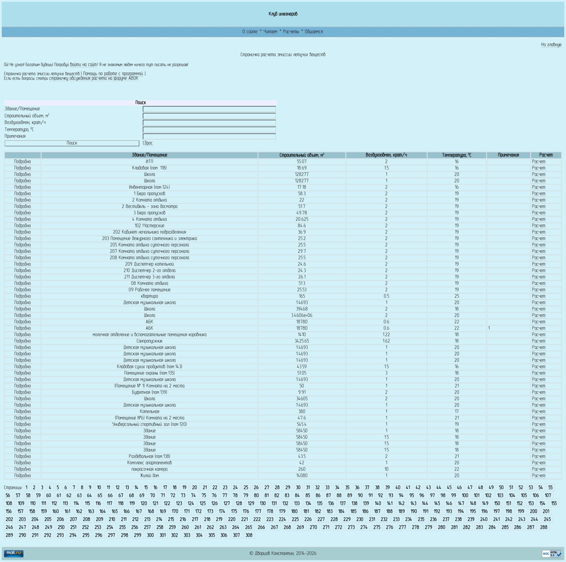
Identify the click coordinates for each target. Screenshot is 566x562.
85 (308, 495)
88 (339, 495)
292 (47, 535)
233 (396, 519)
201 (546, 511)
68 (131, 495)
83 (287, 495)
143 (413, 503)
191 (425, 511)
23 (225, 488)
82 (276, 495)
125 (203, 503)
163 (91, 511)
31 (308, 488)
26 (256, 488)
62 (69, 495)
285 (505, 527)
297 (111, 535)
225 (295, 519)
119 (132, 503)
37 (367, 488)
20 (194, 488)
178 (270, 511)
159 (44, 511)
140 (378, 503)
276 (389, 527)
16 (155, 488)
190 (414, 511)
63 (79, 495)
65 (100, 495)
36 (357, 488)
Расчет (538, 162)
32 (317, 488)
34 (337, 488)
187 (377, 511)
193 (449, 511)
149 (485, 503)
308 (249, 535)
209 (99, 519)
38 (377, 488)
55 (551, 488)
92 (380, 495)
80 (256, 495)
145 (437, 503)
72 (172, 495)
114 (76, 503)
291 (35, 535)
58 (28, 495)
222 (257, 519)
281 (454, 527)
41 (408, 488)
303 (187, 535)
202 (9, 519)
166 (126, 511)
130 (263, 503)
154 (542, 503)
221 (244, 519)
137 (343, 503)
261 (198, 527)
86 (318, 495)
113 (65, 503)
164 (102, 511)
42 (418, 488)
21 (205, 488)
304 (199, 535)
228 (334, 519)
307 (236, 535)
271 (326, 527)
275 (376, 527)
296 (98, 535)
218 (207, 519)
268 (287, 527)
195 (473, 511)
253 (98, 527)
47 (470, 488)
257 (147, 527)
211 (123, 519)
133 (297, 503)
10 (99, 488)
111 (43, 503)
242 (508, 519)
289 (9, 535)
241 (496, 519)
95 (411, 495)
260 (185, 527)
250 (61, 527)
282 (466, 527)
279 (428, 527)
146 (449, 503)
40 (398, 488)
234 (408, 519)
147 (461, 503)
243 (521, 519)
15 (146, 488)
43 (428, 488)
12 (118, 488)
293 (60, 535)
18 (175, 488)
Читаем (270, 32)
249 (48, 527)
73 (183, 495)
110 (33, 503)
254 (110, 527)
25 (246, 488)
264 (235, 527)
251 (73, 527)
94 (401, 495)
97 (432, 495)
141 (389, 503)
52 (521, 488)
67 (121, 495)
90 (360, 495)
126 (214, 503)
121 (155, 503)
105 (524, 495)
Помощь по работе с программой (113, 74)
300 (150, 535)
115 (87, 503)
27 (266, 488)
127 (227, 503)
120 (144, 503)
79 (245, 495)
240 (484, 519)
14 (136, 488)
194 (461, 511)
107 (548, 495)
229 (347, 519)
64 (89, 495)
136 (331, 503)
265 (248, 527)
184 (341, 511)
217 (195, 519)
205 (47, 519)
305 (211, 535)
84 (297, 495)
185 (353, 511)
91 (371, 495)
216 (183, 519)
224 (282, 519)
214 (159, 519)
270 (313, 527)
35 (347, 488)
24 (235, 488)
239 (471, 519)
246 (9, 527)
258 (160, 527)
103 (500, 495)
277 (402, 527)
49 (491, 488)
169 (163, 511)
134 (308, 503)
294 (73, 535)
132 (285, 503)
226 (308, 519)
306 (223, 535)
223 (269, 519)
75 (204, 495)
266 (261, 527)
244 (534, 519)
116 (98, 503)
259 (172, 527)
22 (214, 488)
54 (541, 488)
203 (22, 519)
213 (147, 519)
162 (79, 511)
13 (127, 488)
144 (425, 503)
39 (387, 488)
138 (355, 503)
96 (421, 495)
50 (501, 488)
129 (251, 503)
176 (246, 511)
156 (9, 511)
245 (547, 519)
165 (115, 511)
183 (330, 511)
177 (258, 511)
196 (484, 511)
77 (224, 495)
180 (294, 511)
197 (496, 511)
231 (372, 519)
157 (20, 511)
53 (531, 488)
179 (282, 511)
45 (449, 488)
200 (533, 511)
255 (122, 527)
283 (479, 527)
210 (112, 519)
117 (109, 503)
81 (267, 495)
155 (554, 503)
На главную (551, 45)
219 (219, 519)
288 (543, 527)
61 (59, 495)
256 (134, 527)
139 (366, 503)
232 (384, 519)
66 (110, 495)
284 (492, 527)
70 (152, 495)
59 (38, 495)
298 (124, 535)
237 (446, 519)
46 (459, 488)
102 (488, 495)
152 (520, 503)
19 (184, 488)
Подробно (22, 162)
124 (191, 503)
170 (175, 511)
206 (60, 519)
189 (401, 511)
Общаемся (314, 32)
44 (438, 488)
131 (274, 503)
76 (214, 495)
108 (9, 503)
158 (32, 511)
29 (287, 488)
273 (351, 527)
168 (151, 511)
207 (73, 519)
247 (22, 527)
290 (22, 535)
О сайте (250, 32)
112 (54, 503)
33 (327, 488)
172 (198, 511)
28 (277, 488)
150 (497, 503)
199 (521, 511)
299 (137, 535)
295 (85, 535)
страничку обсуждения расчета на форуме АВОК (93, 78)
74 (193, 495)
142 (401, 503)
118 (121, 503)
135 (319, 503)
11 (108, 488)
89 (349, 495)
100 (465, 495)
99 (453, 495)
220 (231, 519)
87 (328, 495)
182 (318, 511)
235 (421, 519)
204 (35, 519)
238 (458, 519)
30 (298, 488)
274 (364, 527)
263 (223, 527)
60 (48, 495)
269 (300, 527)
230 (359, 519)
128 (239, 503)
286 (517, 527)
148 (473, 503)
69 (142, 495)
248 (35, 527)
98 (443, 495)
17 (165, 488)
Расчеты (291, 32)
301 (163, 535)
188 (389, 511)
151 (508, 503)
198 (509, 511)
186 (365, 511)
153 (531, 503)
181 (306, 511)
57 (18, 495)
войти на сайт (83, 65)
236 (433, 519)
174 (222, 511)
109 (21, 503)
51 (511, 488)
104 (512, 495)
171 (186, 511)
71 (163, 495)
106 (536, 495)
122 (167, 503)
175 (234, 511)
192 (437, 511)
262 (210, 527)
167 (139, 511)
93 (391, 495)
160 (55, 511)
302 (174, 535)
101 (476, 495)
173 (210, 511)
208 (86, 519)
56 (8, 495)
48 (480, 488)
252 (85, 527)
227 (321, 519)
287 (530, 527)
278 (415, 527)
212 (135, 519)
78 (235, 495)
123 (179, 503)
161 (67, 511)
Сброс (148, 143)
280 (441, 527)
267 (274, 527)
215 (171, 519)
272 (338, 527)
